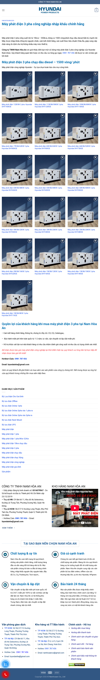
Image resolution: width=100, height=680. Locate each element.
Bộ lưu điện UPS (9, 425)
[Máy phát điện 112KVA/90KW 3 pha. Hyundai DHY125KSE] (50, 86)
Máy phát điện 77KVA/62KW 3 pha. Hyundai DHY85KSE (15, 147)
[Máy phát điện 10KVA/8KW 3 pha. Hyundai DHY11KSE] (17, 295)
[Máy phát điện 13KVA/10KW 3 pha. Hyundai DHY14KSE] (83, 253)
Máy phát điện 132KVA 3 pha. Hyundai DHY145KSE (17, 105)
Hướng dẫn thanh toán (80, 632)
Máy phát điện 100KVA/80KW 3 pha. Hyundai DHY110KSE (82, 105)
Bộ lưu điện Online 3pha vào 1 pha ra (17, 410)
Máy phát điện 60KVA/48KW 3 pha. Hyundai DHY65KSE (15, 189)
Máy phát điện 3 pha (10, 448)
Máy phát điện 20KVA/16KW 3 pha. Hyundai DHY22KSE (15, 272)
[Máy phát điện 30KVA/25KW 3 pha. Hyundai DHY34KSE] (50, 212)
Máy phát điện (8, 429)
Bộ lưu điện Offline (9, 401)
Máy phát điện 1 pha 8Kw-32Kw (15, 439)
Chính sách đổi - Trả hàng (82, 644)
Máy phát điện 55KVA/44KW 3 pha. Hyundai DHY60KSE (48, 189)
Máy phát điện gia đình (11, 467)
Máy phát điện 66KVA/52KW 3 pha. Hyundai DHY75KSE (81, 147)
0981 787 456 (69, 53)
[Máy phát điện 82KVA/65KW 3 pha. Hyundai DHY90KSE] (50, 128)
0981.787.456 (21, 518)
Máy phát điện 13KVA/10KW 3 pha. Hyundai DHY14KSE (81, 272)
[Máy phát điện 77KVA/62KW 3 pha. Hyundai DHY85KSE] (17, 128)
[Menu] (3, 10)
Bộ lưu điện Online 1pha (12, 406)
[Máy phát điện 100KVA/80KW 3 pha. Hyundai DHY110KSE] (83, 86)
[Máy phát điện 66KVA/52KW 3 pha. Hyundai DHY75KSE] (83, 128)
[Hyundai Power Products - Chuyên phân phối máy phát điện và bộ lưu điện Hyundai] (50, 10)
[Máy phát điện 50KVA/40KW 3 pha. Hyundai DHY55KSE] (83, 170)
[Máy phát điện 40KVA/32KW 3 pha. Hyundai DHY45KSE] (17, 212)
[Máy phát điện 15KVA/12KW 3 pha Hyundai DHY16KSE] (50, 253)
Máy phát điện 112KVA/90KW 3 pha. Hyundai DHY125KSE (49, 105)
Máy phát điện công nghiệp (13, 462)
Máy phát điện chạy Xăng (12, 457)
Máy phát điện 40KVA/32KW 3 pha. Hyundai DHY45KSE (15, 231)
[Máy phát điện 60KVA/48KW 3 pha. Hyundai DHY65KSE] (17, 170)
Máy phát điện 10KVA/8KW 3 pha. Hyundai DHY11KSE (15, 314)
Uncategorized (8, 20)
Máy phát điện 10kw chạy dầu (14, 443)
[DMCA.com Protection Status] (77, 664)
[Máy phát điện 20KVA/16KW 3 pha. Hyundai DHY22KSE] (17, 253)
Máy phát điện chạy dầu (12, 453)
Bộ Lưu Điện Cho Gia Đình (12, 396)
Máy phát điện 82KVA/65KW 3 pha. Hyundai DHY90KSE (48, 147)
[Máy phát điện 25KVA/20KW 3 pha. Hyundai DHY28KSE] (83, 212)
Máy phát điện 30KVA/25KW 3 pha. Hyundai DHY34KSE (48, 231)
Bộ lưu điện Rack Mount (12, 420)
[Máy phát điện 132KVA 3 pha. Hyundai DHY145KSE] (17, 86)
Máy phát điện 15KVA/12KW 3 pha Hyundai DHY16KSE (48, 272)
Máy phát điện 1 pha (10, 434)
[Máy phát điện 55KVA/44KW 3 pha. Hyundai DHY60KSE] (50, 170)
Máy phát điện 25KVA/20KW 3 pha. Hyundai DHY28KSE (81, 231)
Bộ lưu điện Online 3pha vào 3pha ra (17, 415)
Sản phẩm (6, 471)
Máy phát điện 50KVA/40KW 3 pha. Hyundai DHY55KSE (81, 189)
